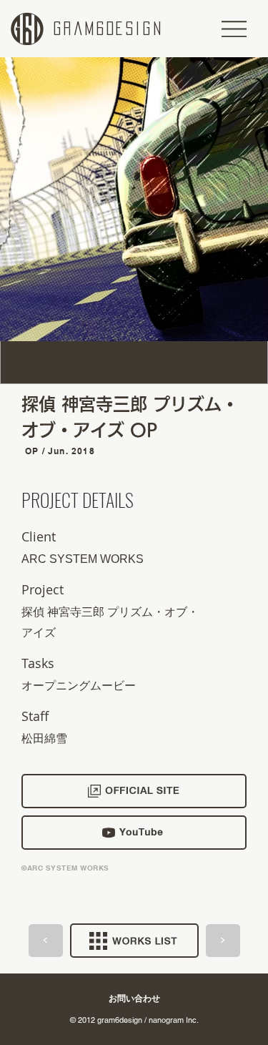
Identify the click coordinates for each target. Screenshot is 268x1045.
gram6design (109, 28)
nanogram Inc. (174, 1020)
